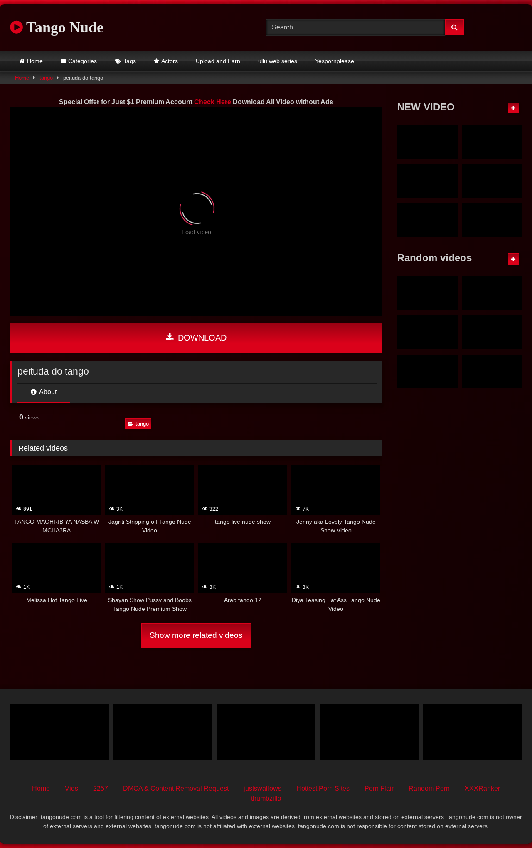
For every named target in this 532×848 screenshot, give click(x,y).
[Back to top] (506, 823)
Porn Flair (379, 788)
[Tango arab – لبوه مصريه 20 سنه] (266, 732)
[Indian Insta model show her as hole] (427, 372)
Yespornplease (334, 61)
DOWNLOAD (201, 337)
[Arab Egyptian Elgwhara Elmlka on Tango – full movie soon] (492, 372)
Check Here (212, 101)
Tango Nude (63, 27)
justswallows (262, 788)
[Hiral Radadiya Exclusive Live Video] (427, 293)
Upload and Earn (218, 61)
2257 (100, 788)
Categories (82, 61)
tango (46, 78)
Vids (71, 788)
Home (35, 61)
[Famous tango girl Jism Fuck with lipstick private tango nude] (427, 181)
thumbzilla (266, 798)
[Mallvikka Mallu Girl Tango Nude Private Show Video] (492, 220)
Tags (129, 61)
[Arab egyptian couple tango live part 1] (492, 293)
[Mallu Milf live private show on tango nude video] (492, 181)
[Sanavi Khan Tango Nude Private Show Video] (492, 332)
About (47, 391)
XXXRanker (482, 788)
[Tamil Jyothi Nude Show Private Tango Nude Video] (492, 142)
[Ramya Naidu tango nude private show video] (427, 220)
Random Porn (429, 788)
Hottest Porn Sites (323, 788)
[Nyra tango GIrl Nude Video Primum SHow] (427, 142)
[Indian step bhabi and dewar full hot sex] (369, 732)
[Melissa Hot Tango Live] (59, 732)
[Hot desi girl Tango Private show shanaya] (162, 732)
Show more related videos (196, 635)
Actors (169, 61)
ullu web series (277, 61)
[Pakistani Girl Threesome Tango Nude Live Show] (472, 732)
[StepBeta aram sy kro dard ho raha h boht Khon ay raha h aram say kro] (427, 332)
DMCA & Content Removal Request (176, 788)
